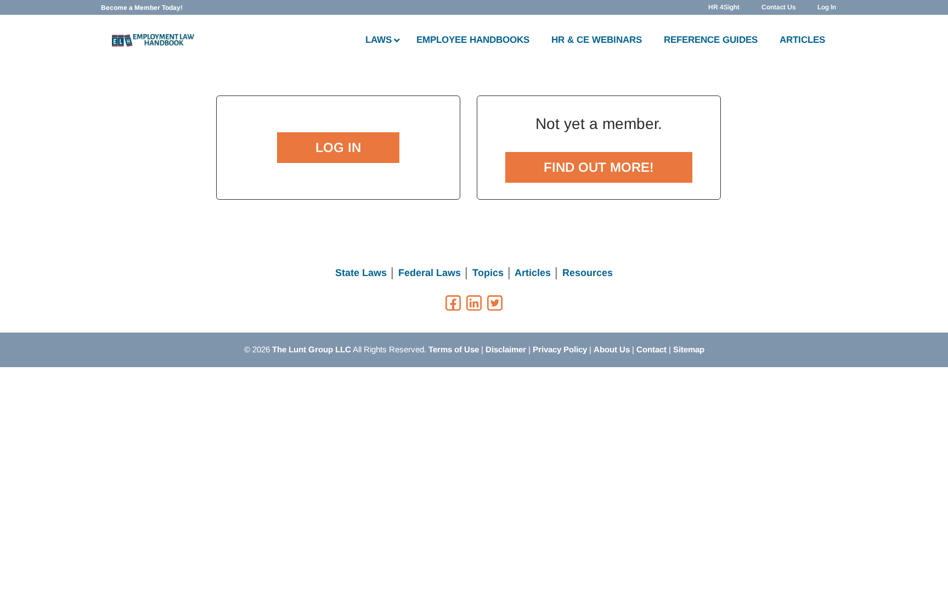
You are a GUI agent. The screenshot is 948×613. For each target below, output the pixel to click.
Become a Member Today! (142, 8)
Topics (488, 272)
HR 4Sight (724, 7)
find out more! (599, 167)
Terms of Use (453, 349)
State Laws (361, 272)
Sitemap (688, 349)
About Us (612, 349)
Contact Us (778, 7)
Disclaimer (506, 349)
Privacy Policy (560, 349)
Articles (533, 272)
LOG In (338, 147)
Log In (826, 7)
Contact (651, 349)
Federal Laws (429, 272)
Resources (587, 272)
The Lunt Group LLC (311, 349)
